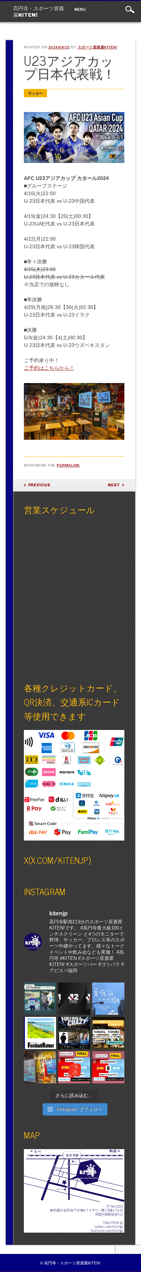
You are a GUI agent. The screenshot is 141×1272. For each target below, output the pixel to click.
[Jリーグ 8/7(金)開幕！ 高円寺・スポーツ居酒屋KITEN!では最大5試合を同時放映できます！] (74, 999)
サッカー (35, 93)
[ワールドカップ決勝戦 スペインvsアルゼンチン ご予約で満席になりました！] (74, 1067)
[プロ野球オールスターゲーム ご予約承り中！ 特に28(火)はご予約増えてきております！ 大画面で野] (108, 1033)
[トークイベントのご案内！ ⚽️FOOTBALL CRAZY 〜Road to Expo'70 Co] (74, 1033)
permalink (68, 465)
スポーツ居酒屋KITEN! (98, 47)
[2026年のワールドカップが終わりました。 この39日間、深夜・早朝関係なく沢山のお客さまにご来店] (40, 1067)
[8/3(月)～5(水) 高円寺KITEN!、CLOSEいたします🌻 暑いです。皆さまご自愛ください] (108, 999)
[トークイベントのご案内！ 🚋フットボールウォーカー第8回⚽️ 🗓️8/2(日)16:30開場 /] (40, 1033)
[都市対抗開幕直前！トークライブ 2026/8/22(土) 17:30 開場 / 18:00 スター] (40, 999)
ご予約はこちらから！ (49, 368)
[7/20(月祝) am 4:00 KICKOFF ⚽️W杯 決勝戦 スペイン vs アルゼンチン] (108, 1067)
